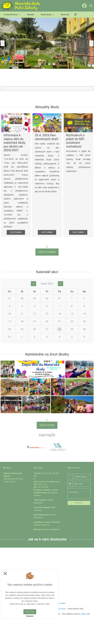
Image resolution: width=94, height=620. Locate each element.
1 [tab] (40, 64)
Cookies (62, 603)
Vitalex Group (60, 609)
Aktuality (30, 14)
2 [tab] (45, 64)
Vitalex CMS (85, 614)
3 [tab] (49, 64)
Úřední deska (46, 14)
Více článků (47, 252)
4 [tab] (54, 64)
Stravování (65, 14)
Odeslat (79, 503)
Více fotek (47, 425)
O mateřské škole (10, 14)
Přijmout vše (29, 612)
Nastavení (29, 616)
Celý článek (15, 232)
